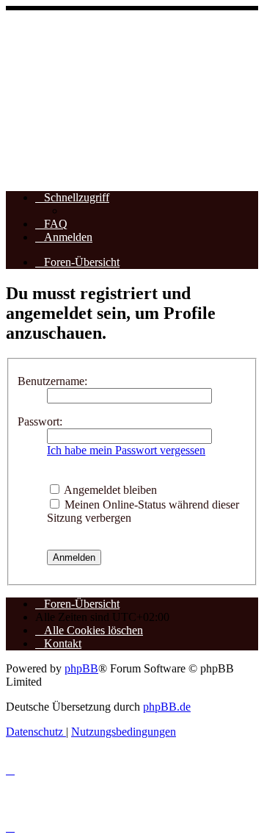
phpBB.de (167, 706)
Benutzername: (52, 381)
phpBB (81, 668)
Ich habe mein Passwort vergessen (126, 450)
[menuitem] (51, 224)
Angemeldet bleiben (109, 490)
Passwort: (40, 421)
